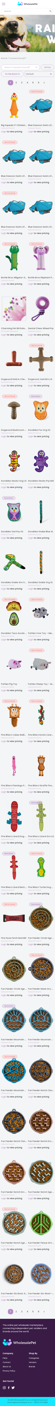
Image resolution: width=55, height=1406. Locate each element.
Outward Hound (7, 128)
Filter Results (12, 74)
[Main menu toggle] (4, 4)
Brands (4, 58)
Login (3, 131)
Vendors (32, 1362)
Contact (7, 1362)
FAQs (5, 1358)
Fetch (47, 67)
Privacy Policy (9, 1371)
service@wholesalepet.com (19, 1402)
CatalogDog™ (34, 1042)
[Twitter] (13, 1387)
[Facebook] (8, 1387)
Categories (34, 1358)
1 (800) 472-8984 (40, 1402)
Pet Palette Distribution (10, 331)
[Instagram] (4, 1387)
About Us (7, 1366)
